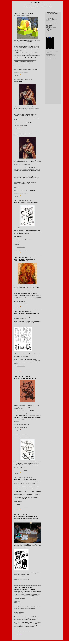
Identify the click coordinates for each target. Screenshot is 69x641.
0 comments (16, 75)
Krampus (24, 424)
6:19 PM (25, 470)
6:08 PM (28, 579)
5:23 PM (25, 427)
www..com (49, 37)
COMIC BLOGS (48, 26)
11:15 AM (26, 72)
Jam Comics (25, 69)
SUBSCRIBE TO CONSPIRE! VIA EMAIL (52, 13)
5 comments (16, 196)
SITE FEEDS (48, 28)
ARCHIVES (47, 30)
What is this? (50, 48)
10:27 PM (28, 368)
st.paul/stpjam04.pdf (18, 236)
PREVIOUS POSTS (49, 29)
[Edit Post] (20, 75)
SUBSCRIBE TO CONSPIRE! (50, 12)
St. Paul (29, 69)
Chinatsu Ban (19, 69)
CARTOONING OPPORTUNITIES (51, 21)
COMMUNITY (48, 31)
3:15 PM (25, 125)
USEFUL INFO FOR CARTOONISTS (51, 27)
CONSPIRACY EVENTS (49, 20)
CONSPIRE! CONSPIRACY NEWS (51, 19)
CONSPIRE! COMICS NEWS (50, 24)
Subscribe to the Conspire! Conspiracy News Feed (51, 55)
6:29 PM (28, 631)
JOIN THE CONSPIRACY (50, 18)
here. (36, 463)
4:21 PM (25, 193)
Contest (18, 190)
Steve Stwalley (35, 69)
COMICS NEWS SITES (49, 25)
